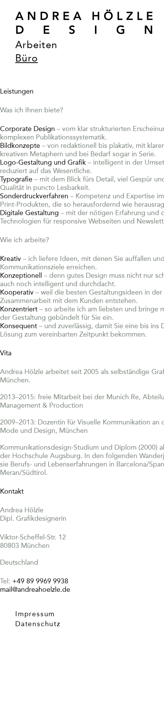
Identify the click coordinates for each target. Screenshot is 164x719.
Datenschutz (38, 624)
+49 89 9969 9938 (40, 581)
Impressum (35, 614)
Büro (26, 58)
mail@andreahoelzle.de (35, 589)
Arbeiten (36, 45)
